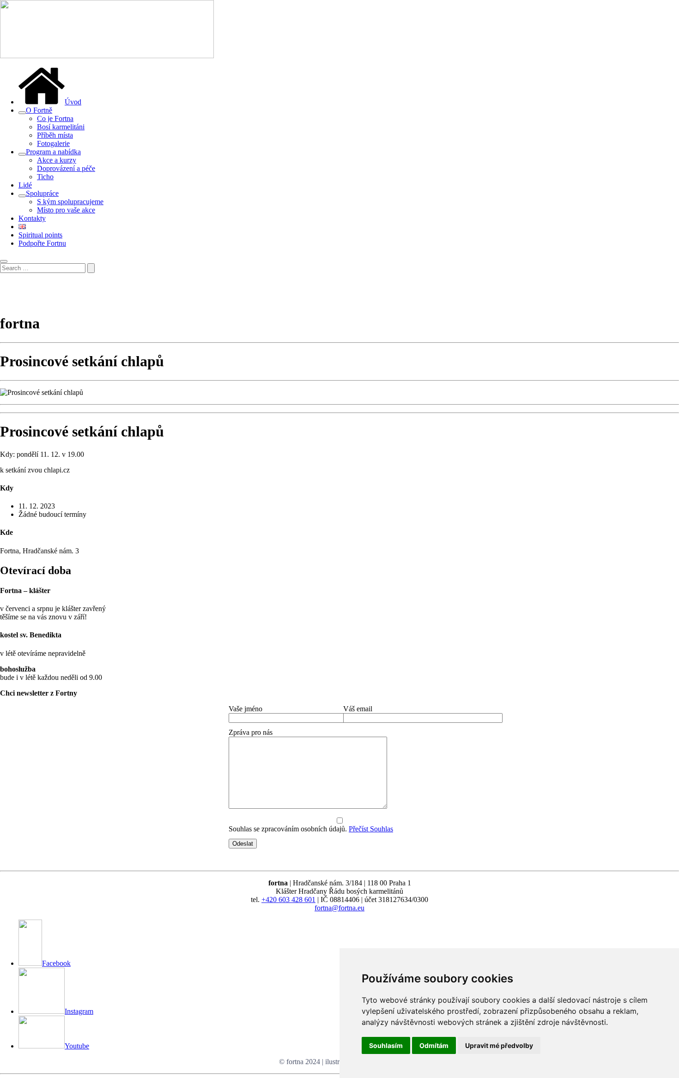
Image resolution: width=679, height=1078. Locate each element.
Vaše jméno (245, 709)
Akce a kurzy (56, 160)
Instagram (79, 1011)
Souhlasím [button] (386, 1045)
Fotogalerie (53, 143)
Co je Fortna (55, 118)
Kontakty (32, 218)
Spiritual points (40, 235)
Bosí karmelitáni (61, 127)
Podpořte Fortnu (42, 243)
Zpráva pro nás (251, 732)
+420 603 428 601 (288, 899)
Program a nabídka (53, 152)
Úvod (73, 102)
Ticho (45, 177)
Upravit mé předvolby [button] (499, 1045)
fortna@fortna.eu (339, 908)
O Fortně (39, 110)
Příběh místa (55, 135)
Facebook (56, 963)
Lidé (25, 185)
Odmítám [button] (434, 1045)
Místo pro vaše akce (66, 210)
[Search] (91, 268)
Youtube (77, 1046)
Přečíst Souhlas (371, 829)
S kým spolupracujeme (70, 202)
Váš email (357, 709)
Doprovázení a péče (66, 168)
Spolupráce (42, 193)
